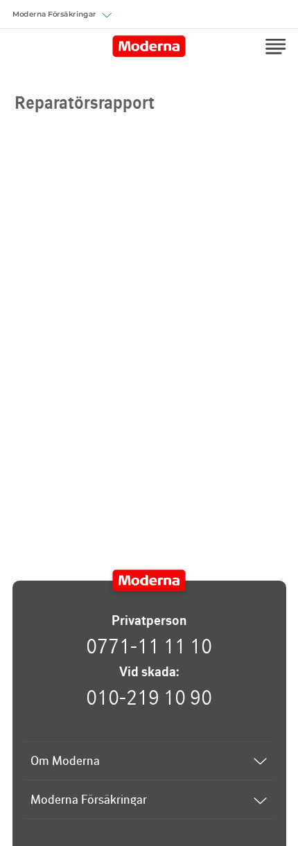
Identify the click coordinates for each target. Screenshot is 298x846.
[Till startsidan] (149, 581)
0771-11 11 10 (149, 646)
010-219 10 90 (149, 697)
